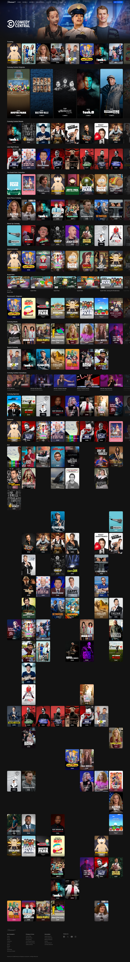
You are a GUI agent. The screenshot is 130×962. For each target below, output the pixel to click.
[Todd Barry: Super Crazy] (43, 889)
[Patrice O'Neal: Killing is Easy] (43, 802)
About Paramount (48, 942)
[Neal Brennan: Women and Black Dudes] (43, 781)
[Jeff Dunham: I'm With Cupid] (116, 651)
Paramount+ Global (11, 951)
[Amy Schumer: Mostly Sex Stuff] (29, 478)
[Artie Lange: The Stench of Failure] (87, 478)
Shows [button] (24, 2)
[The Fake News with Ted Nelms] (58, 629)
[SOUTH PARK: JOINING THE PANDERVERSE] (29, 846)
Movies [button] (31, 2)
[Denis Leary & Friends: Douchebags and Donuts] (29, 608)
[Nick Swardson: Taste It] (72, 781)
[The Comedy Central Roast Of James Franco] (101, 543)
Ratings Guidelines (48, 939)
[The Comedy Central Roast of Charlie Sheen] (58, 543)
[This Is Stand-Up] (14, 889)
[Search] (65, 2)
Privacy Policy (29, 939)
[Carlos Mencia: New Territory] (29, 521)
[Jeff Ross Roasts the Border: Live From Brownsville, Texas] (87, 673)
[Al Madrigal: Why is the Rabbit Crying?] (58, 456)
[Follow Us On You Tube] (72, 936)
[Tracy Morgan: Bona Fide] (72, 889)
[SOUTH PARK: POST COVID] (116, 824)
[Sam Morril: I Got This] (72, 846)
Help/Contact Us (48, 936)
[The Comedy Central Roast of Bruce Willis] (43, 543)
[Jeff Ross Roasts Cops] (58, 673)
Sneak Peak (9, 949)
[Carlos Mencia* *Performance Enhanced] (14, 521)
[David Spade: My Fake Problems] (101, 586)
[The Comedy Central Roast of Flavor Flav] (87, 543)
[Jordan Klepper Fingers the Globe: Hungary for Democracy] (29, 716)
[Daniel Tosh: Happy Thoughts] (72, 586)
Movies (8, 939)
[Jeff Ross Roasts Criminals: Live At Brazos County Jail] (72, 673)
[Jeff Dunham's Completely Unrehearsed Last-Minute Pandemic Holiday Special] (14, 673)
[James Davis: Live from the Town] (87, 651)
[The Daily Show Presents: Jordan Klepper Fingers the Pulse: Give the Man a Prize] (101, 867)
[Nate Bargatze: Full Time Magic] (14, 781)
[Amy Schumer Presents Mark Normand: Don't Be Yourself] (101, 456)
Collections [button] (40, 2)
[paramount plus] (11, 2)
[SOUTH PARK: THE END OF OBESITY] (58, 846)
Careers (46, 941)
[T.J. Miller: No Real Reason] (43, 867)
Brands (8, 946)
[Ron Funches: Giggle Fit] (29, 824)
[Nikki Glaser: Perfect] (87, 781)
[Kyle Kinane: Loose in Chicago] (87, 738)
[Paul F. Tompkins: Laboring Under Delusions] (58, 802)
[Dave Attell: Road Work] (87, 586)
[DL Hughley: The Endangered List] (29, 586)
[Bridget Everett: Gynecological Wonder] (72, 500)
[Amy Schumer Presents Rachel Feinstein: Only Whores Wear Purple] (116, 456)
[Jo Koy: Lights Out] (29, 694)
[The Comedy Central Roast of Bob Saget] (29, 543)
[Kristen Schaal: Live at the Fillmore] (14, 738)
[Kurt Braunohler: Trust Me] (43, 738)
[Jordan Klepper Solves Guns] (14, 716)
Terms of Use (28, 936)
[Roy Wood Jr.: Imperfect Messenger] (58, 824)
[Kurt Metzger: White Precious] (58, 738)
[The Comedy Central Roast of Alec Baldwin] (14, 543)
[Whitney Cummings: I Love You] (87, 911)
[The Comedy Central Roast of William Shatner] (43, 565)
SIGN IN (109, 2)
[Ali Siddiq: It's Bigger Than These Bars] (72, 456)
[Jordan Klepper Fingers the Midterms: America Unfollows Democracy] (43, 716)
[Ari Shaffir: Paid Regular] (72, 478)
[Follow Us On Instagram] (75, 936)
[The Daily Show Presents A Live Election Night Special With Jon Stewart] (43, 586)
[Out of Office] (14, 802)
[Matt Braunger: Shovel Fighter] (43, 759)
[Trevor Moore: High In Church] (87, 889)
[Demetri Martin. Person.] (116, 586)
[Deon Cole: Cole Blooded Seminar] (43, 608)
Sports (8, 944)
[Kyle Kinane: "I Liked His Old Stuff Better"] (72, 738)
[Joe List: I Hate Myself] (58, 694)
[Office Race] (116, 781)
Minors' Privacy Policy (30, 942)
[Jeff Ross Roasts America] (43, 673)
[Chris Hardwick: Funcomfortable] (87, 521)
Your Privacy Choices (30, 941)
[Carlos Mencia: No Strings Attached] (43, 521)
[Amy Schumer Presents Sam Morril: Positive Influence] (14, 478)
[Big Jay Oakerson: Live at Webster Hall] (29, 500)
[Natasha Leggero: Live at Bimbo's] (116, 759)
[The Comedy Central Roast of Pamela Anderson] (14, 565)
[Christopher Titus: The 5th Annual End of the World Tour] (101, 521)
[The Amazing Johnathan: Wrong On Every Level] (87, 456)
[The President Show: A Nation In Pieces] (101, 802)
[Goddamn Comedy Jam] (72, 629)
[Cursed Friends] (116, 565)
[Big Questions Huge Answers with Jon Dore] (43, 500)
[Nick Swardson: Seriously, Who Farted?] (58, 781)
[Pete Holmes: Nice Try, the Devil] (87, 802)
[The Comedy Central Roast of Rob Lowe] (29, 565)
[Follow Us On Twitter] (68, 936)
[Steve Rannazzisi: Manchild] (14, 867)
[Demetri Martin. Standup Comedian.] (14, 608)
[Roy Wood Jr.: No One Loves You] (72, 824)
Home (19, 2)
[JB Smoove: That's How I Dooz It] (72, 651)
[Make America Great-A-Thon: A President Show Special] (14, 759)
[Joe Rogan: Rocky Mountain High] (72, 694)
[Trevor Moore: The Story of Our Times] (101, 889)
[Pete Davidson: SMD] (72, 802)
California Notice (29, 944)
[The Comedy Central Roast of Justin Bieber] (116, 543)
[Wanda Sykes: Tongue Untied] (72, 911)
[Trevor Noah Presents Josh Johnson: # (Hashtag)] (116, 889)
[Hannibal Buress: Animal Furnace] (101, 629)
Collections (9, 941)
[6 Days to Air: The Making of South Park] (14, 456)
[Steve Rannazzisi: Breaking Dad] (116, 846)
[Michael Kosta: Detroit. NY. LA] (58, 759)
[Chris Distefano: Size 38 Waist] (72, 521)
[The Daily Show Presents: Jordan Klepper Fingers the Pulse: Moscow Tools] (72, 716)
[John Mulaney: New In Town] (87, 694)
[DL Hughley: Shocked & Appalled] (14, 586)
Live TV (49, 2)
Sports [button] (55, 2)
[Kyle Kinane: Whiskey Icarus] (101, 738)
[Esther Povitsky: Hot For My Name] (14, 629)
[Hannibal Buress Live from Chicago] (116, 629)
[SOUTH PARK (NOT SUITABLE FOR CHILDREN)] (43, 846)
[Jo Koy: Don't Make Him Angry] (14, 694)
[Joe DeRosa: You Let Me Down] (43, 694)
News (61, 2)
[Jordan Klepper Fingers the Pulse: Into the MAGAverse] (58, 716)
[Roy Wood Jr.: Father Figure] (43, 824)
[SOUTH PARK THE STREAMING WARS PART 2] (14, 846)
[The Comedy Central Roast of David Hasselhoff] (72, 543)
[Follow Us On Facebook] (64, 936)
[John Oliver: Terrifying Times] (116, 694)
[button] (14, 53)
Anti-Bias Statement (49, 944)
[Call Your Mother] (116, 500)
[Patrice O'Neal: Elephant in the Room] (29, 802)
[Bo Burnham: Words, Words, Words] (58, 500)
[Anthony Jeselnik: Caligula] (58, 478)
